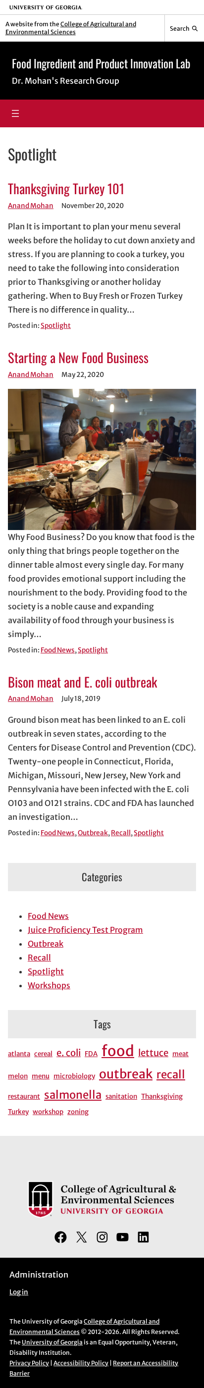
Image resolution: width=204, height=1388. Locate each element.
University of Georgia (52, 1342)
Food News (58, 650)
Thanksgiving (162, 1096)
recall (170, 1074)
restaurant (24, 1096)
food (118, 1051)
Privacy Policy (29, 1363)
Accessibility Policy (80, 1363)
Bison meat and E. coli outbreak (82, 682)
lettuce (153, 1053)
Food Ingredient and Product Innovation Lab (101, 63)
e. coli (68, 1053)
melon (18, 1076)
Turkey (18, 1112)
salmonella (73, 1095)
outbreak (126, 1074)
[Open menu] (15, 113)
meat (180, 1054)
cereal (43, 1054)
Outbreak (93, 833)
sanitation (121, 1096)
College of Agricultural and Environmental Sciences (70, 28)
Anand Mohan (30, 206)
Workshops (49, 985)
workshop (48, 1112)
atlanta (19, 1054)
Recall (121, 833)
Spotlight (56, 325)
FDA (91, 1054)
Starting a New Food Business (78, 358)
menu (41, 1076)
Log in (18, 1292)
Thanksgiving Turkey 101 (66, 189)
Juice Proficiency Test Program (85, 930)
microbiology (74, 1076)
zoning (78, 1112)
